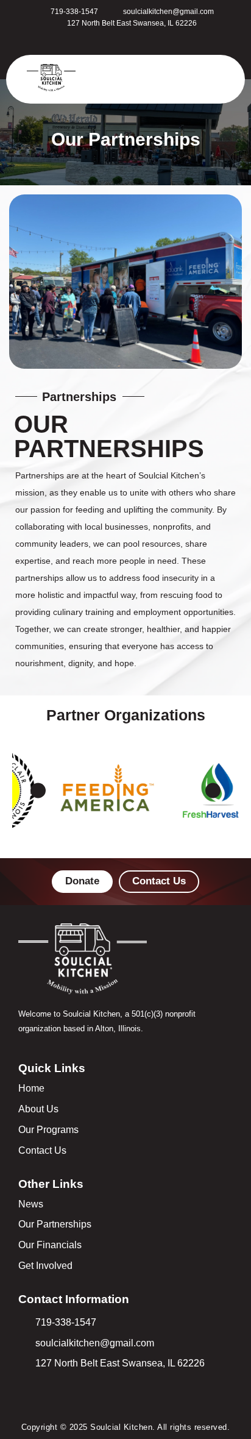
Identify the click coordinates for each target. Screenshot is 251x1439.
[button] (116, 78)
